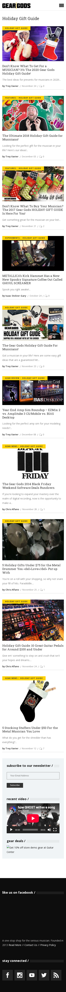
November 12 (29, 748)
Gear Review (12, 378)
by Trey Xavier (10, 86)
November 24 (29, 86)
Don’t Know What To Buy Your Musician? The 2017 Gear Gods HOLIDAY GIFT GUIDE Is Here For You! (32, 209)
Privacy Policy (48, 945)
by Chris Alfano (10, 509)
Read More (15, 945)
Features (10, 98)
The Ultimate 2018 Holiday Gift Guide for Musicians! (32, 137)
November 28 (29, 509)
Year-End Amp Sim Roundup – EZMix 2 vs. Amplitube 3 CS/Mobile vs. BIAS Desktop (31, 413)
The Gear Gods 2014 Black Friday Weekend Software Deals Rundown (28, 486)
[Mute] (49, 829)
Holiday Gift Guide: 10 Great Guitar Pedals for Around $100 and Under (33, 647)
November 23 (29, 366)
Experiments (12, 238)
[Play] (11, 829)
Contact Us (30, 945)
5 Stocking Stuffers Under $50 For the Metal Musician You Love (30, 729)
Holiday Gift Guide (16, 28)
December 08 (29, 434)
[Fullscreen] (55, 829)
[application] (33, 818)
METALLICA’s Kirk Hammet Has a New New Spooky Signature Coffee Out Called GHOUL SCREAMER (32, 279)
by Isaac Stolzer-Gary (14, 295)
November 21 (29, 226)
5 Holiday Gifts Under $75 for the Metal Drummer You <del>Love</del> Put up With (31, 568)
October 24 (35, 295)
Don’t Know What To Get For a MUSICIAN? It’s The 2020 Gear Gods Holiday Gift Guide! (28, 69)
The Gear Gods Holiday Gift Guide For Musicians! (30, 347)
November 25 (29, 589)
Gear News (11, 446)
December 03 (29, 156)
